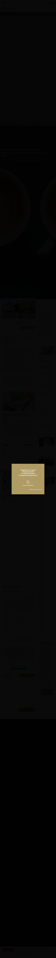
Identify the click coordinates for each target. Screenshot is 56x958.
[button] (42, 465)
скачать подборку (28, 485)
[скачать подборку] (28, 482)
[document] (28, 479)
